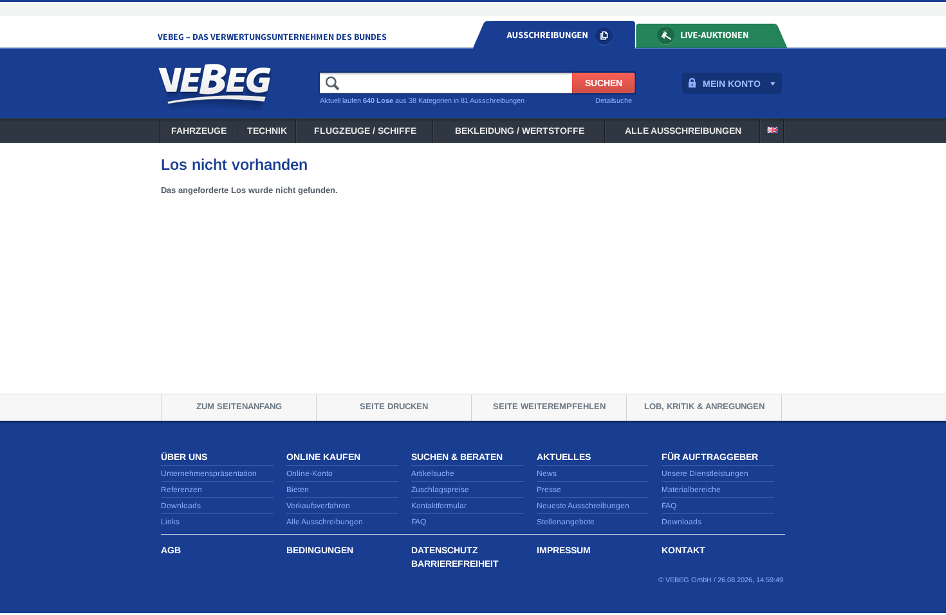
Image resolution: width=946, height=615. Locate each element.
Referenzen (181, 489)
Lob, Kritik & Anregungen (704, 406)
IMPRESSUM (564, 550)
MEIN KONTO (732, 83)
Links (170, 521)
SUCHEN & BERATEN (457, 457)
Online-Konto (309, 473)
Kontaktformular (439, 505)
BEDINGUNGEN (319, 550)
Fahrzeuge (199, 130)
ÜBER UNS (184, 457)
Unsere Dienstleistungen (705, 473)
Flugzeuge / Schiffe (365, 130)
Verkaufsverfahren (318, 505)
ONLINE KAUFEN (323, 457)
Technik (267, 130)
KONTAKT (683, 550)
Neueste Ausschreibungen (583, 505)
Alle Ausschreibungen (683, 130)
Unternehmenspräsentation (209, 473)
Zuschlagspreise (440, 489)
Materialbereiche (691, 489)
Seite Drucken (394, 406)
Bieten (297, 489)
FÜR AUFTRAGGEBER (710, 457)
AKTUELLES (564, 457)
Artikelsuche (432, 473)
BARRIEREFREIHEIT (455, 563)
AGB (171, 550)
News (547, 473)
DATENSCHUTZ (444, 550)
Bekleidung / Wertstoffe (519, 130)
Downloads (181, 505)
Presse (549, 489)
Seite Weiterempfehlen (549, 406)
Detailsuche (613, 100)
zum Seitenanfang (239, 406)
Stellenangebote (566, 521)
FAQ (418, 521)
